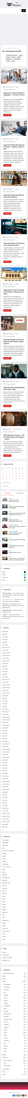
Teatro (3, 933)
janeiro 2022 (5, 778)
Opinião (19, 57)
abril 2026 (4, 642)
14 (23, 473)
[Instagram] (23, 1095)
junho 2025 (5, 668)
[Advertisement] (14, 29)
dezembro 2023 (6, 717)
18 (13, 476)
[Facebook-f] (13, 1095)
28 (23, 478)
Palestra (4, 909)
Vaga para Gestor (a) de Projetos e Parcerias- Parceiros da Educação (17, 559)
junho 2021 (5, 797)
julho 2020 (4, 827)
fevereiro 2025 (5, 679)
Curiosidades (5, 864)
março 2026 (5, 644)
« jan (3, 486)
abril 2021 (4, 802)
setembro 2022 (5, 757)
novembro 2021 (6, 784)
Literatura (4, 893)
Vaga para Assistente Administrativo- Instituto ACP (15, 520)
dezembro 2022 (6, 749)
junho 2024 (5, 701)
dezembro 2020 (6, 813)
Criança (4, 858)
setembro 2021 (5, 789)
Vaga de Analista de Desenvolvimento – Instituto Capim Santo (13, 147)
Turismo (8, 61)
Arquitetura (4, 845)
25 (13, 478)
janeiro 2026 (5, 650)
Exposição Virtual (6, 882)
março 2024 (5, 709)
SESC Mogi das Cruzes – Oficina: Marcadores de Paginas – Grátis (14, 437)
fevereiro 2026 (5, 647)
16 (6, 476)
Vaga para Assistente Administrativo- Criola (14, 500)
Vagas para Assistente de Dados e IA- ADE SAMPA (16, 507)
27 (19, 478)
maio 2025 (4, 671)
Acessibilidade (5, 840)
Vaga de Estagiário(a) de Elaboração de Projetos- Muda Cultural (13, 341)
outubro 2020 (5, 819)
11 (12, 473)
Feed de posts (5, 955)
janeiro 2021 (5, 810)
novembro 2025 (6, 655)
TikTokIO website (6, 593)
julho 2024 (4, 698)
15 (3, 476)
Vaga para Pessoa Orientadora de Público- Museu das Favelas (13, 292)
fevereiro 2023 (5, 744)
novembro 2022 (6, 752)
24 (9, 478)
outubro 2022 (5, 754)
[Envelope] (26, 1095)
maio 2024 (4, 703)
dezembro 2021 (6, 781)
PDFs (3, 915)
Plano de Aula (5, 920)
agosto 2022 (5, 760)
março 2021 (5, 805)
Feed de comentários (7, 957)
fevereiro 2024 (5, 711)
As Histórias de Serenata (11, 55)
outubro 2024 (5, 690)
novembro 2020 (6, 816)
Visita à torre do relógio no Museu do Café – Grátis (17, 527)
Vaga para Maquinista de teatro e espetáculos (16, 546)
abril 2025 (4, 674)
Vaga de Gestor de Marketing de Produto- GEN (13, 388)
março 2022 (5, 773)
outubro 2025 (5, 658)
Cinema (4, 856)
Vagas (13, 61)
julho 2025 (4, 666)
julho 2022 (4, 762)
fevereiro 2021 (5, 808)
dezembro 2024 (6, 685)
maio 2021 (4, 800)
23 (6, 478)
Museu (3, 899)
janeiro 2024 (5, 714)
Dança (3, 869)
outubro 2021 (5, 786)
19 (16, 476)
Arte (3, 848)
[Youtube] (18, 1095)
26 (16, 478)
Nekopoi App (5, 604)
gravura (8, 57)
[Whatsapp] (21, 1095)
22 (3, 478)
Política (4, 925)
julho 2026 (4, 634)
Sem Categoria (17, 59)
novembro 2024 (6, 687)
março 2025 (5, 677)
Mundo (4, 896)
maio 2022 (4, 768)
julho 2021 (4, 794)
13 (19, 473)
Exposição (4, 880)
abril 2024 (4, 706)
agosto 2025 (5, 663)
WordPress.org (5, 960)
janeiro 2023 (5, 746)
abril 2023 (4, 738)
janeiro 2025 (5, 682)
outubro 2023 (5, 722)
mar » (6, 486)
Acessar (4, 952)
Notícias (13, 57)
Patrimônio (4, 912)
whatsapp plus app (6, 610)
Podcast (4, 923)
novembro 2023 (6, 719)
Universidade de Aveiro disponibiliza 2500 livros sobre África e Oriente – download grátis (13, 595)
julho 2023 (4, 730)
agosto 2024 (5, 695)
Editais (20, 55)
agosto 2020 (5, 824)
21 (23, 476)
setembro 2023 (5, 725)
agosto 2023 (5, 727)
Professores (9, 59)
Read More (7, 115)
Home (3, 48)
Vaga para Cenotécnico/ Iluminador (17, 539)
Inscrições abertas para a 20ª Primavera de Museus (15, 533)
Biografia (4, 853)
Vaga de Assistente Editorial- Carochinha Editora (13, 196)
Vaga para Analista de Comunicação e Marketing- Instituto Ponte (17, 513)
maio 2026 (4, 639)
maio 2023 (4, 735)
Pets (3, 917)
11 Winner (4, 614)
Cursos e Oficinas (17, 429)
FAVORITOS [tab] (8, 493)
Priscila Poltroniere (9, 87)
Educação (4, 874)
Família (4, 885)
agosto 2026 (5, 631)
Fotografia (4, 888)
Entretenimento (5, 877)
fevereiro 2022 (5, 776)
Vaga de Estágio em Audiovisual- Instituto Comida (13, 244)
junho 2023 (5, 733)
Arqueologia (5, 842)
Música (4, 901)
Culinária (4, 861)
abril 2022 (4, 770)
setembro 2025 (5, 660)
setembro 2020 (5, 821)
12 (16, 473)
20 (19, 476)
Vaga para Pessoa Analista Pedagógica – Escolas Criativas (14, 95)
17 (9, 476)
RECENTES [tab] (21, 493)
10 (9, 473)
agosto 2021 (5, 792)
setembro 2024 (5, 693)
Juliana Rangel (8, 429)
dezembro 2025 (6, 652)
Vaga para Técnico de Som (15, 552)
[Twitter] (16, 1095)
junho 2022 (5, 765)
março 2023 (5, 741)
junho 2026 (5, 636)
